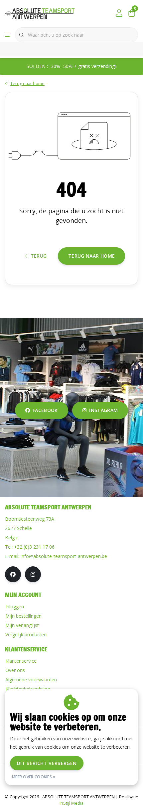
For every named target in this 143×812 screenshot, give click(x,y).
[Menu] (7, 35)
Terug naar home (91, 256)
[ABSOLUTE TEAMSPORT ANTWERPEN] (41, 13)
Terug (39, 256)
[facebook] (13, 574)
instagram (103, 410)
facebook (45, 410)
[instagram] (33, 574)
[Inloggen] (119, 13)
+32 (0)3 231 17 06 (34, 547)
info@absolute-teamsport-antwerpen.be (64, 556)
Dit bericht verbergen (46, 763)
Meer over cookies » (34, 777)
